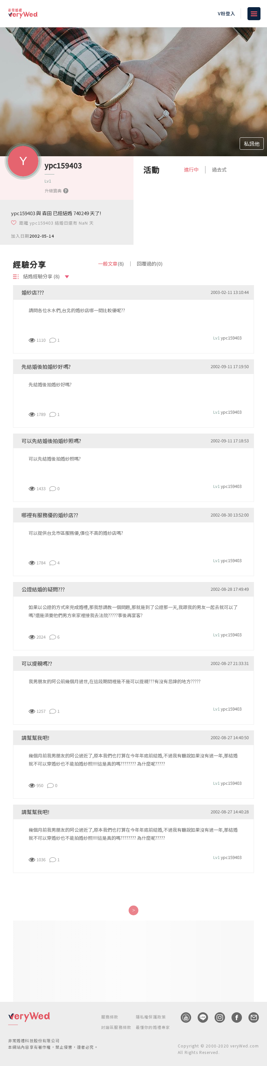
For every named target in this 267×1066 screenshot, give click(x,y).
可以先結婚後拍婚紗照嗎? (55, 458)
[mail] (250, 1017)
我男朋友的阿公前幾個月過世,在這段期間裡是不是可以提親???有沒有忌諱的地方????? (115, 681)
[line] (199, 1017)
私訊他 (252, 143)
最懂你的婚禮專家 (153, 1027)
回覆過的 (149, 263)
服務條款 (110, 1016)
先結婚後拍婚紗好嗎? (50, 384)
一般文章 (111, 263)
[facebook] (233, 1017)
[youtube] (182, 1017)
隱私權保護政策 (151, 1016)
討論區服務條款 (116, 1027)
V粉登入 (226, 13)
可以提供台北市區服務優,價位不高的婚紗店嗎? (76, 533)
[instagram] (216, 1017)
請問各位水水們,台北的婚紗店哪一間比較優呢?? (77, 310)
